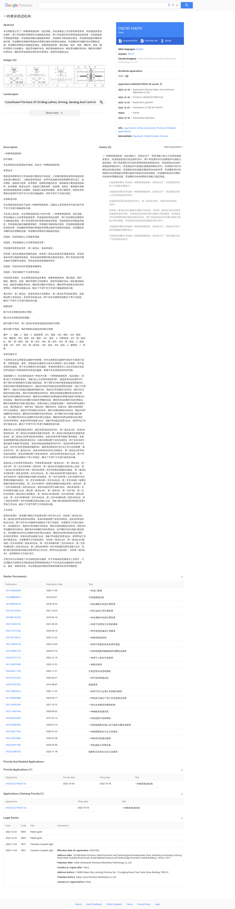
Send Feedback (94, 904)
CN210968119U (13, 651)
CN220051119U (13, 671)
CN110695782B (13, 664)
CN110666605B (13, 590)
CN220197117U (13, 657)
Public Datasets (114, 904)
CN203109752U (13, 684)
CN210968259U (13, 724)
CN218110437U (13, 637)
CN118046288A (13, 698)
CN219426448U (13, 738)
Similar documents (146, 128)
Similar (168, 40)
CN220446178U (13, 745)
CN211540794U (13, 711)
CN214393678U (13, 704)
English (139, 49)
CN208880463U (13, 597)
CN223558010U (13, 751)
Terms (130, 904)
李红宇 (131, 54)
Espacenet (138, 136)
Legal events (129, 128)
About (78, 904)
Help (157, 904)
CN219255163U (13, 677)
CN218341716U (13, 731)
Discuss (164, 136)
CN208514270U (13, 617)
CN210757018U (13, 630)
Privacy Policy (144, 904)
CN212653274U (13, 624)
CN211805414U (13, 644)
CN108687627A (13, 604)
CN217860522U (13, 691)
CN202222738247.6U (16, 783)
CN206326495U (13, 718)
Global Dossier (151, 136)
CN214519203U (13, 610)
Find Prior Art (151, 40)
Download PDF (130, 40)
